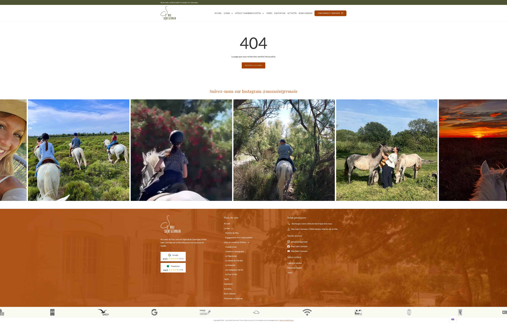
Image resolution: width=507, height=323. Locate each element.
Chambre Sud (230, 247)
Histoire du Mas (232, 233)
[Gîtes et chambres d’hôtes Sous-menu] (263, 13)
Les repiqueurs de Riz (234, 270)
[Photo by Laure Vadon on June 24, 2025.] (420, 150)
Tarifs (269, 13)
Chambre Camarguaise (234, 251)
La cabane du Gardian (234, 260)
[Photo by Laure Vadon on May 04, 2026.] (112, 150)
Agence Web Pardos (287, 320)
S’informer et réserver (329, 13)
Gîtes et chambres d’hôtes (248, 13)
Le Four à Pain (231, 274)
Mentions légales (294, 268)
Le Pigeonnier (231, 256)
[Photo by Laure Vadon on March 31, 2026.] (214, 150)
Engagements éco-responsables (238, 237)
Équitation (279, 13)
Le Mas (227, 13)
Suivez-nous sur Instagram (253, 91)
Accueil (218, 13)
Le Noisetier (230, 265)
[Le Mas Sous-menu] (232, 13)
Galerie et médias (294, 263)
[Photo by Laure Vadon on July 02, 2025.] (317, 150)
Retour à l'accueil (253, 65)
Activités (292, 13)
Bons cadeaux (305, 13)
